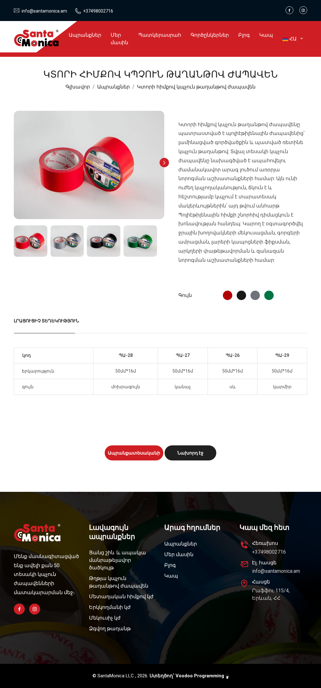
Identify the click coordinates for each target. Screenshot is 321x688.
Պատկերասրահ (159, 35)
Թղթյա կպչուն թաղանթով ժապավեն (118, 582)
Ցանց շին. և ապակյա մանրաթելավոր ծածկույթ (117, 560)
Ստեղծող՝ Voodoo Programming (187, 676)
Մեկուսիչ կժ (105, 618)
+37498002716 (98, 10)
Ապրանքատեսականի (134, 452)
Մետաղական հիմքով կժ (121, 596)
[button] (164, 162)
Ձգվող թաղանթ (110, 629)
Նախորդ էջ (190, 452)
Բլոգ (244, 35)
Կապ (266, 35)
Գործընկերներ (210, 35)
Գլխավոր (78, 87)
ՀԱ (293, 39)
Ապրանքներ (85, 35)
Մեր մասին (119, 39)
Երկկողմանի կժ (110, 607)
